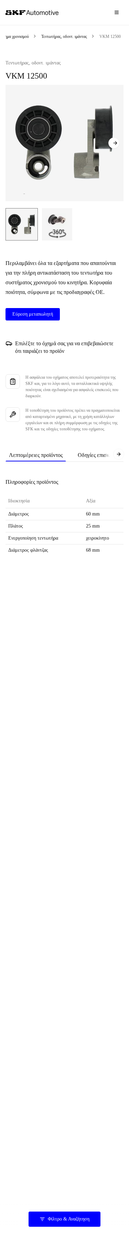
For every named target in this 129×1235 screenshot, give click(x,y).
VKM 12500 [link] (110, 36)
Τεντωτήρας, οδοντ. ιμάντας (64, 36)
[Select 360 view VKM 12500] (57, 224)
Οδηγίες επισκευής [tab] (98, 455)
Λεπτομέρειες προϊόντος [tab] (36, 455)
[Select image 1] (22, 224)
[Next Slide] (113, 143)
